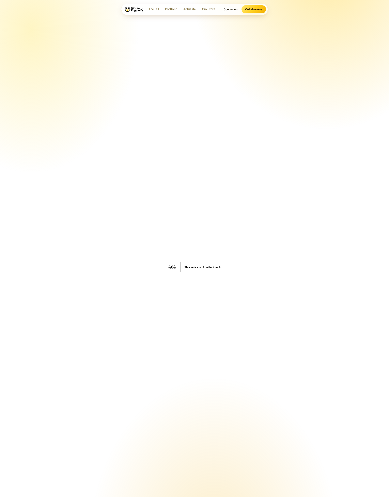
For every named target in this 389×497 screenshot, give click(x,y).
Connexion (230, 9)
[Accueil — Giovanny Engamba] (134, 9)
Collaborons (253, 9)
